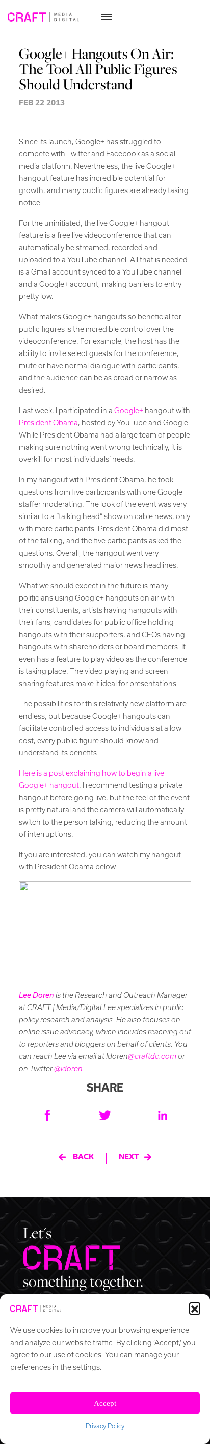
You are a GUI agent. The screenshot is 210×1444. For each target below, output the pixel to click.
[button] (195, 1308)
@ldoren (68, 1069)
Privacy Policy (105, 1426)
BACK (83, 1157)
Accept (105, 1403)
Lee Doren (36, 995)
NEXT (129, 1157)
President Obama (48, 423)
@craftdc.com (152, 1056)
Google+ (128, 410)
